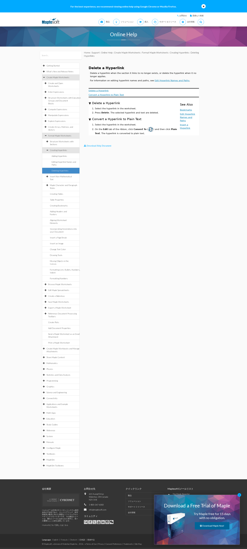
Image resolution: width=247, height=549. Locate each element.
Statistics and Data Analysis (58, 375)
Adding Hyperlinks (59, 156)
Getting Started (53, 65)
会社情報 (131, 512)
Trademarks (128, 544)
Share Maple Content (55, 357)
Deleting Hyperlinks (60, 170)
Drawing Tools (56, 255)
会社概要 (46, 488)
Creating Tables (56, 194)
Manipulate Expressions (58, 115)
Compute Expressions (57, 109)
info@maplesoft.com (97, 509)
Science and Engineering (56, 392)
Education (50, 418)
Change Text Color (58, 249)
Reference (50, 430)
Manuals (50, 442)
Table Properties (57, 200)
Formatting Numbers (59, 278)
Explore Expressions (57, 121)
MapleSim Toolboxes (55, 465)
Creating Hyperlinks (58, 150)
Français (64, 540)
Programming (52, 380)
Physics (49, 369)
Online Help (107, 52)
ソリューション (134, 501)
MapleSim (50, 459)
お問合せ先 (89, 488)
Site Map (138, 544)
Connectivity (51, 398)
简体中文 (91, 540)
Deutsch (73, 540)
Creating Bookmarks (59, 205)
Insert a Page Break (58, 237)
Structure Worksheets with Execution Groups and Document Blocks (64, 101)
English (55, 540)
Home (87, 52)
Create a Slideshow (56, 296)
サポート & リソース (136, 507)
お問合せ (183, 15)
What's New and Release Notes (59, 71)
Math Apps (51, 413)
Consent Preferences (113, 544)
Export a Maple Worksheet (59, 307)
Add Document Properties (59, 328)
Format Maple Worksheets (59, 135)
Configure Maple (53, 448)
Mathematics (52, 363)
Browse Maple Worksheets (60, 284)
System (49, 436)
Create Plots (53, 322)
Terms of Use (91, 544)
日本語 (82, 540)
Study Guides (52, 424)
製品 (130, 495)
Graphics (50, 386)
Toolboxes (50, 454)
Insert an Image (56, 243)
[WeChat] (111, 522)
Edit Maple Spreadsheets (58, 290)
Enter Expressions (56, 92)
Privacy (101, 544)
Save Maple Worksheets (58, 302)
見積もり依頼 (198, 15)
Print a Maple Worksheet (59, 342)
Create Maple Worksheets (57, 77)
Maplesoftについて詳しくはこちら (55, 525)
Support (96, 52)
